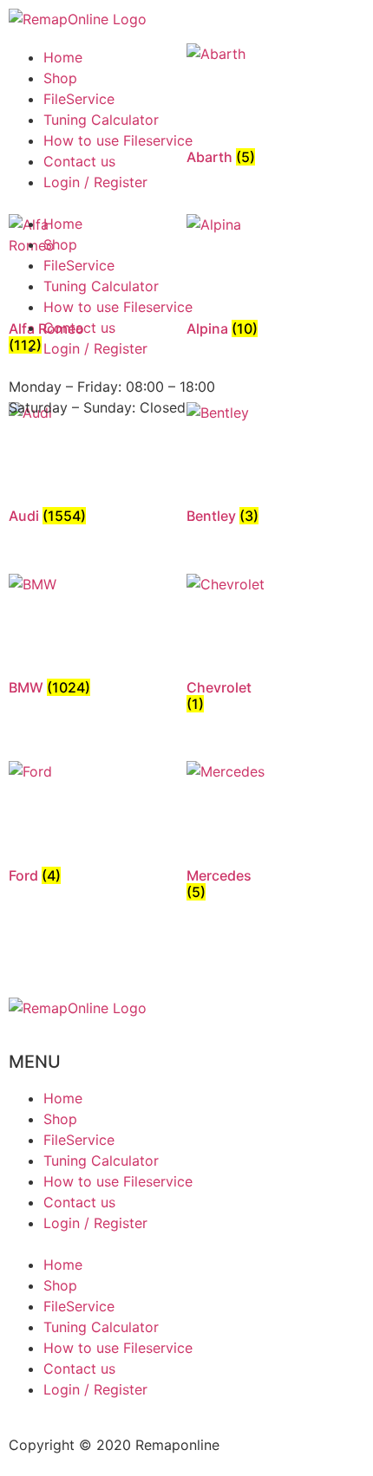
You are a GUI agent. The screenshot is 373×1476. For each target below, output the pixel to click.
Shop (60, 78)
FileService (79, 98)
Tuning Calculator (101, 119)
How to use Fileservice (118, 140)
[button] (186, 202)
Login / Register (95, 182)
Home (62, 57)
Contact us (79, 161)
